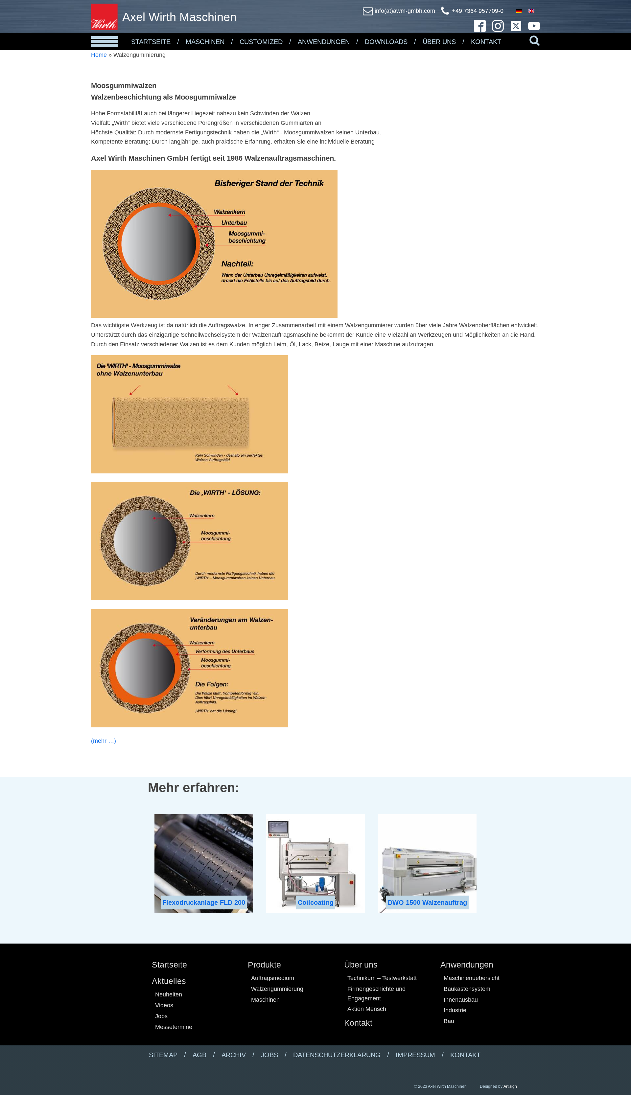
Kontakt (486, 41)
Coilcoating (316, 902)
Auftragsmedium (272, 978)
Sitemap (163, 1055)
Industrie (455, 1010)
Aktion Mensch (366, 1009)
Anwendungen (324, 41)
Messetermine (173, 1027)
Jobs (161, 1016)
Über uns (361, 964)
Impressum (415, 1055)
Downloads (386, 41)
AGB (199, 1055)
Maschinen (205, 41)
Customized (261, 41)
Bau (449, 1021)
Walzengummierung (277, 989)
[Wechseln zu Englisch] (531, 11)
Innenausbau (461, 999)
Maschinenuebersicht (472, 978)
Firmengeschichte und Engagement (376, 994)
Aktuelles (169, 981)
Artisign (510, 1086)
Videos (164, 1005)
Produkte (264, 964)
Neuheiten (168, 994)
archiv (234, 1055)
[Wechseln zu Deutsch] (519, 11)
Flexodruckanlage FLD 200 (203, 902)
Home (99, 55)
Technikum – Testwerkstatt (382, 978)
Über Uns (439, 41)
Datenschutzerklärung (337, 1055)
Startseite (151, 41)
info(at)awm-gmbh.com (405, 11)
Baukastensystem (467, 989)
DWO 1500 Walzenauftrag (427, 902)
